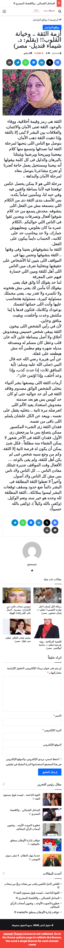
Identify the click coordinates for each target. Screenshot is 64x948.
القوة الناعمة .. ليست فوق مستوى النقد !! (36, 892)
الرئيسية (54, 19)
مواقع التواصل (40, 19)
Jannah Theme (12, 933)
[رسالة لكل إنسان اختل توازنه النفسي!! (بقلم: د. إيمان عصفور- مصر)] (47, 595)
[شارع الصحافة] (41, 11)
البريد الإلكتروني (51, 730)
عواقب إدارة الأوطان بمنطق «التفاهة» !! (36, 912)
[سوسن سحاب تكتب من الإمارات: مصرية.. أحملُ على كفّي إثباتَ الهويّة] (17, 595)
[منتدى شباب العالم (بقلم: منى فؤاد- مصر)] (17, 627)
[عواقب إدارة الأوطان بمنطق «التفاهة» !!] (52, 845)
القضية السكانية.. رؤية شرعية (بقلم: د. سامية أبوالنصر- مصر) (50, 644)
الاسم (57, 715)
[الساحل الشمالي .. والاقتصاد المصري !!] (52, 814)
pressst (55, 53)
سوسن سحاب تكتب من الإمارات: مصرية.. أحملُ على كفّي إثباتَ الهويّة (19, 609)
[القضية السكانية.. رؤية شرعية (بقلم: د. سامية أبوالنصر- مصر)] (47, 628)
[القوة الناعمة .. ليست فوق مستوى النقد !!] (52, 799)
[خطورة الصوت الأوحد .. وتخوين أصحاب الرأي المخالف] (52, 829)
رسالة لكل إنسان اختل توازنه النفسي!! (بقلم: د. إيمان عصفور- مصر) (49, 609)
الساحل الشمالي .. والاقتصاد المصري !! (34, 3)
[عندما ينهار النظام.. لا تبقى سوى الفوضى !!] (52, 860)
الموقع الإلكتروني (52, 744)
